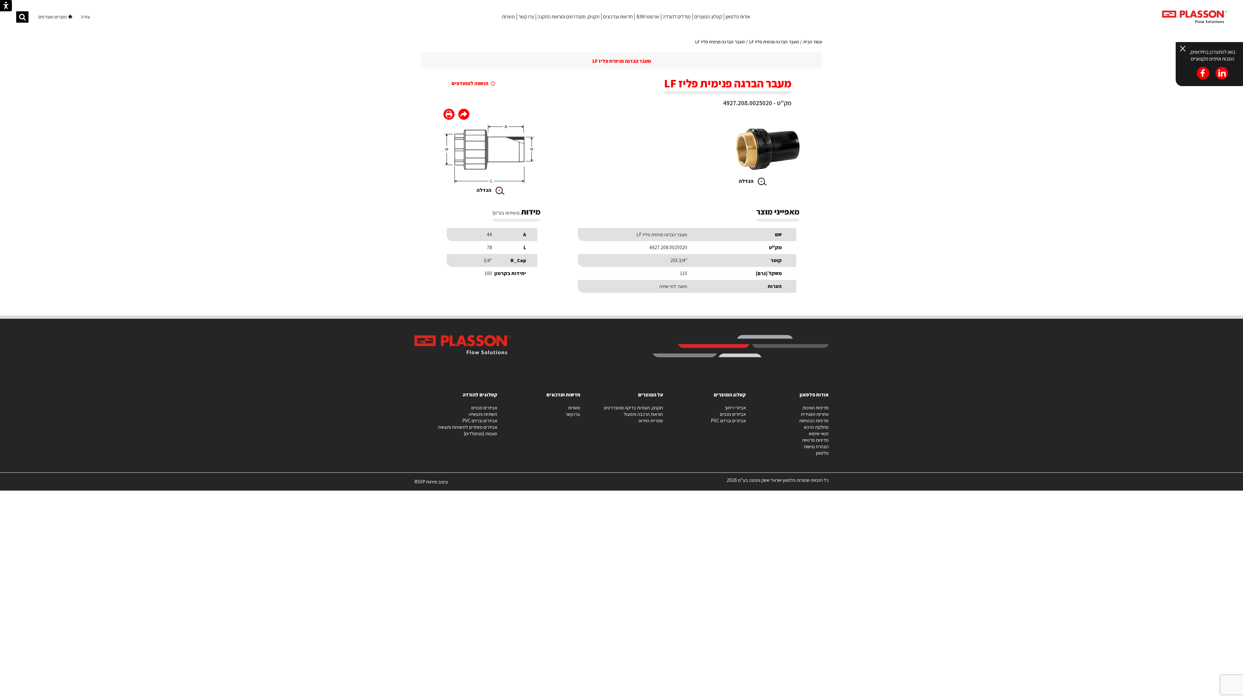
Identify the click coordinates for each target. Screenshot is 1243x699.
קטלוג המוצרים (708, 16)
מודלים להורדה (677, 16)
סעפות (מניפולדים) (480, 433)
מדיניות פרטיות (815, 440)
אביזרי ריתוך (735, 408)
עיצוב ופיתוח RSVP (431, 484)
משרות (508, 16)
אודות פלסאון (738, 16)
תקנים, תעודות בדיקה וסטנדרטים (633, 408)
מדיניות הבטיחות (814, 420)
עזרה (85, 17)
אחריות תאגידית (815, 414)
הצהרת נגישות (816, 446)
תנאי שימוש (819, 433)
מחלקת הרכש (816, 427)
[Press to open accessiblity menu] (6, 6)
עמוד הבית (812, 42)
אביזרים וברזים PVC (728, 420)
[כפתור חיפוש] (22, 17)
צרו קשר (526, 16)
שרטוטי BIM (647, 16)
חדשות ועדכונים (618, 16)
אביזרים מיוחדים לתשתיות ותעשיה (467, 427)
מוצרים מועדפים (53, 17)
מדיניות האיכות (815, 408)
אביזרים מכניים (733, 414)
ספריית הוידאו (651, 420)
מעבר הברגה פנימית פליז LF (774, 42)
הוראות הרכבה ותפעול (643, 414)
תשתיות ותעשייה (483, 414)
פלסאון (822, 453)
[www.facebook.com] (463, 115)
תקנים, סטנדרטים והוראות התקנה (568, 16)
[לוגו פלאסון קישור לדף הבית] (1194, 16)
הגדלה (747, 181)
